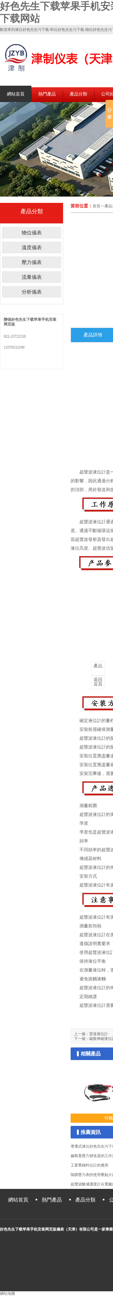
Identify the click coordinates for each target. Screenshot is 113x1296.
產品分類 (78, 94)
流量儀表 (32, 277)
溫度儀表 (32, 247)
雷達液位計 (98, 1034)
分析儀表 (32, 292)
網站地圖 (7, 1293)
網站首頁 (15, 94)
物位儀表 (32, 232)
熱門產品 (47, 94)
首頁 (96, 206)
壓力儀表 (32, 262)
